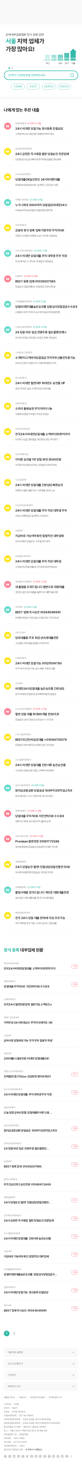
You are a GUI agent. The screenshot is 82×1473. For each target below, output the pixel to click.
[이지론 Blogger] (5, 1456)
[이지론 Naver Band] (40, 1456)
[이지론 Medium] (14, 1456)
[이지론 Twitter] (27, 1456)
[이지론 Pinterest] (22, 1456)
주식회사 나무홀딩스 (34, 1449)
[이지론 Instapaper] (49, 1456)
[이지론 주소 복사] (71, 1456)
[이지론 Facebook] (36, 1456)
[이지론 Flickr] (53, 1456)
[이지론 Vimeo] (62, 1456)
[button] (9, 68)
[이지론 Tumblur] (31, 1456)
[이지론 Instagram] (9, 1456)
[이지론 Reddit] (18, 1456)
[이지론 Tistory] (44, 1456)
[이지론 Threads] (57, 1456)
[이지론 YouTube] (66, 1456)
